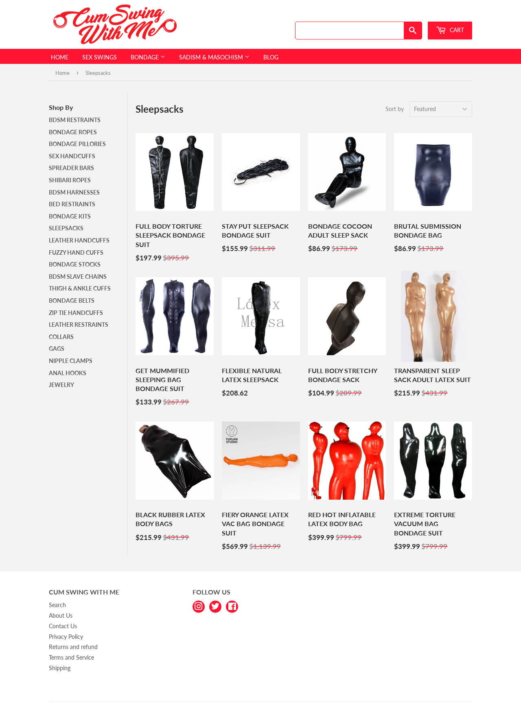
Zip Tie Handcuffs (76, 312)
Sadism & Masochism (212, 57)
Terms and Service (71, 657)
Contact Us (63, 626)
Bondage (145, 57)
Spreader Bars (71, 167)
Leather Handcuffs (79, 240)
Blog (270, 57)
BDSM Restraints (75, 119)
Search (57, 604)
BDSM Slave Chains (78, 276)
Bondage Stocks (75, 264)
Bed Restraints (72, 204)
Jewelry (61, 384)
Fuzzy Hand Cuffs (76, 252)
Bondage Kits (70, 216)
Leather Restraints (78, 324)
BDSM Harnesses (74, 192)
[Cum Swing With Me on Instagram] (199, 605)
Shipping (59, 667)
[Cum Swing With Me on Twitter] (215, 605)
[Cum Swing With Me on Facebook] (232, 605)
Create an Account (452, 14)
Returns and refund (73, 646)
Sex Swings (99, 57)
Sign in (414, 14)
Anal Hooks (67, 372)
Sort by (394, 108)
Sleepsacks (66, 228)
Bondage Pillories (77, 143)
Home (59, 57)
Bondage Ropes (73, 132)
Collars (61, 336)
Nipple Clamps (70, 360)
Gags (56, 348)
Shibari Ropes (70, 180)
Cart (456, 29)
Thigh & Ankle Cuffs (80, 288)
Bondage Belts (71, 300)
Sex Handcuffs (72, 156)
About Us (60, 615)
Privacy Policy (66, 636)
